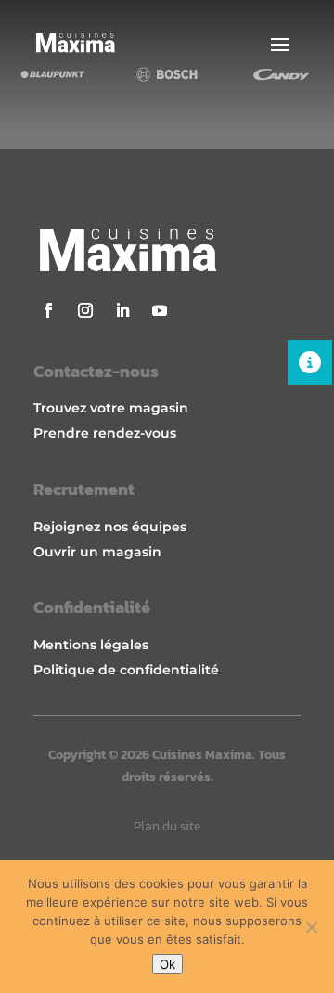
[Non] (311, 927)
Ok (167, 964)
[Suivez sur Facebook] (48, 310)
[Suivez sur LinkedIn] (122, 310)
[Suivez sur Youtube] (159, 310)
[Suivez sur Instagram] (85, 310)
